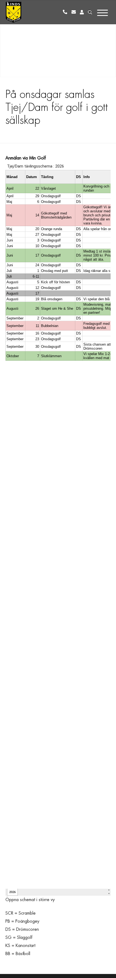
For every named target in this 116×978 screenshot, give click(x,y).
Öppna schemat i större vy (30, 899)
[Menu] (103, 11)
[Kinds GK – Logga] (13, 12)
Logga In (81, 12)
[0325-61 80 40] (66, 12)
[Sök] (89, 12)
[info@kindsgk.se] (74, 12)
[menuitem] (66, 12)
